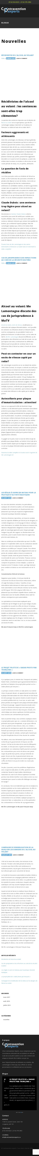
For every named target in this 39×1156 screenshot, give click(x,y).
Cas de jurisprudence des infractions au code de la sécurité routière (18, 259)
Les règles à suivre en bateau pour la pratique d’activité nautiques (18, 493)
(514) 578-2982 (26, 2)
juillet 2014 (6, 1005)
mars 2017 (6, 997)
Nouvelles (6, 1019)
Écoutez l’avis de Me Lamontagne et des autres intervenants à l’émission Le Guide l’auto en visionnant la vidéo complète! (18, 246)
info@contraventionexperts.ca (11, 1137)
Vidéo (3, 58)
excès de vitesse (17, 325)
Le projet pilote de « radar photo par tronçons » (15, 976)
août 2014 (6, 1001)
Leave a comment (21, 58)
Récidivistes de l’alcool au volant (17, 55)
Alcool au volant (6, 325)
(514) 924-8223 (14, 2)
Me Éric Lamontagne (12, 337)
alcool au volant (7, 122)
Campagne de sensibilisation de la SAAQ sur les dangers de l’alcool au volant (18, 849)
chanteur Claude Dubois (18, 214)
